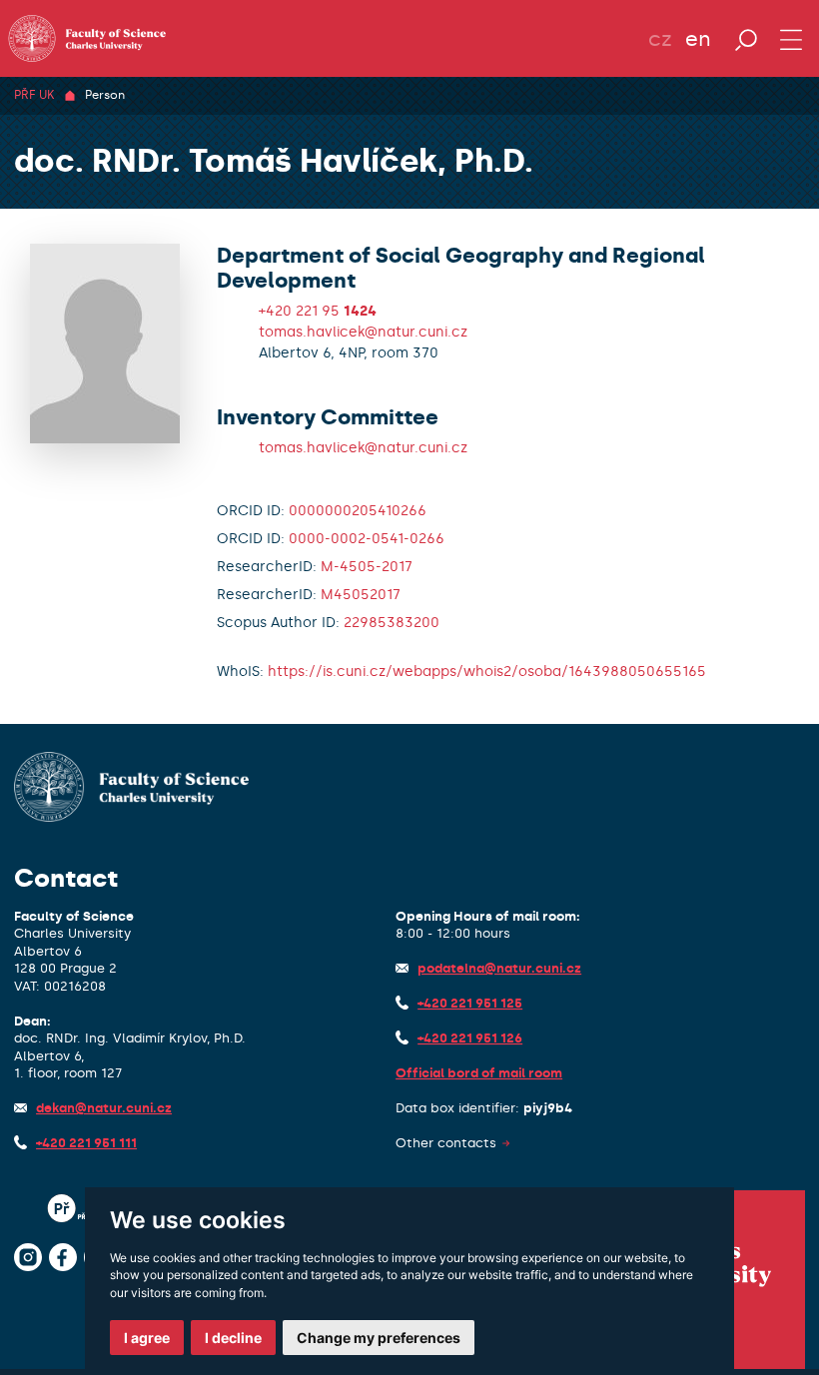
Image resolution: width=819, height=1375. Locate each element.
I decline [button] (233, 1337)
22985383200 (391, 622)
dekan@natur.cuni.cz (104, 1107)
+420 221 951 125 (469, 1003)
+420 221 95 (318, 311)
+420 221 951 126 (469, 1038)
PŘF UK (34, 95)
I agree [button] (147, 1337)
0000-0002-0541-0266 (366, 538)
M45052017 (361, 594)
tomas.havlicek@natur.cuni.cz (363, 332)
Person (105, 95)
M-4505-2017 (366, 566)
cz (660, 39)
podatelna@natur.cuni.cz (499, 968)
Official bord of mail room (479, 1072)
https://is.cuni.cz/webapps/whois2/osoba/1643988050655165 (487, 671)
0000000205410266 (357, 510)
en (698, 39)
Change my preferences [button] (378, 1337)
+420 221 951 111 (86, 1142)
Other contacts (446, 1142)
